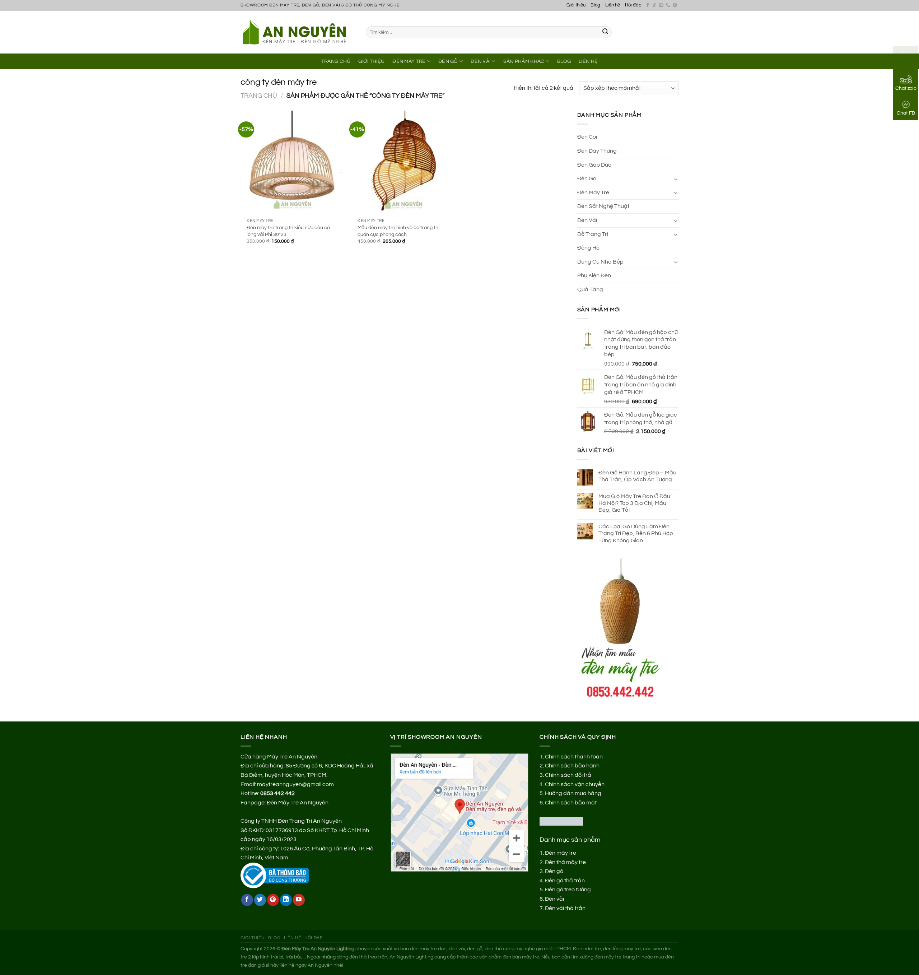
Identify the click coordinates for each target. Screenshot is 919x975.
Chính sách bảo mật (571, 802)
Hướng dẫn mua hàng (573, 793)
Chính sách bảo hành (572, 766)
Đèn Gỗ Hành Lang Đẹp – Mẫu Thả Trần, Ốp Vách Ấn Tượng (637, 476)
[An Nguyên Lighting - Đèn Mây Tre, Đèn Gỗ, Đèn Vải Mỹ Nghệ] (298, 32)
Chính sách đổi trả (568, 775)
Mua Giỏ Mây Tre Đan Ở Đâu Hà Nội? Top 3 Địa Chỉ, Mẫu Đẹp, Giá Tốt (634, 503)
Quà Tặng (590, 289)
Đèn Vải (480, 61)
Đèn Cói (587, 137)
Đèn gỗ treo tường (568, 889)
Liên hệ (612, 5)
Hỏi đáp (633, 5)
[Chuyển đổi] (675, 179)
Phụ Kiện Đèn (594, 275)
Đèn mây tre (560, 853)
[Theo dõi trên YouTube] (299, 900)
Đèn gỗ (554, 871)
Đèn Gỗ (448, 61)
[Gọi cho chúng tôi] (668, 5)
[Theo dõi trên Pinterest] (675, 5)
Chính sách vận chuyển (575, 784)
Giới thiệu (576, 5)
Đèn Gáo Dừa (594, 165)
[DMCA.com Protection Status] (561, 821)
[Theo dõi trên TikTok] (654, 5)
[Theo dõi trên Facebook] (647, 5)
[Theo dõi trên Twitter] (260, 900)
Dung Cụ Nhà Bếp (600, 262)
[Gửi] (605, 32)
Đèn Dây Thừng (597, 151)
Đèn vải (554, 899)
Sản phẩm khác (524, 61)
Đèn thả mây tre (565, 862)
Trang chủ (259, 95)
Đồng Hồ (588, 248)
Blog (595, 5)
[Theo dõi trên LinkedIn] (286, 900)
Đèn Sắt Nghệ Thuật (603, 206)
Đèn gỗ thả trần (565, 880)
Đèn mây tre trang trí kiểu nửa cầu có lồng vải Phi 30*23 (288, 231)
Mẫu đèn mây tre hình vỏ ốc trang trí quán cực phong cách (398, 231)
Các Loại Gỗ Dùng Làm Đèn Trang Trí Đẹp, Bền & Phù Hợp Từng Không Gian (635, 533)
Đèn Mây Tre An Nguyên (297, 802)
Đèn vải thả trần (565, 908)
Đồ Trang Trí (592, 234)
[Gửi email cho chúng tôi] (661, 5)
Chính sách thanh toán (574, 757)
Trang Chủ (336, 61)
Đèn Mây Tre (408, 61)
